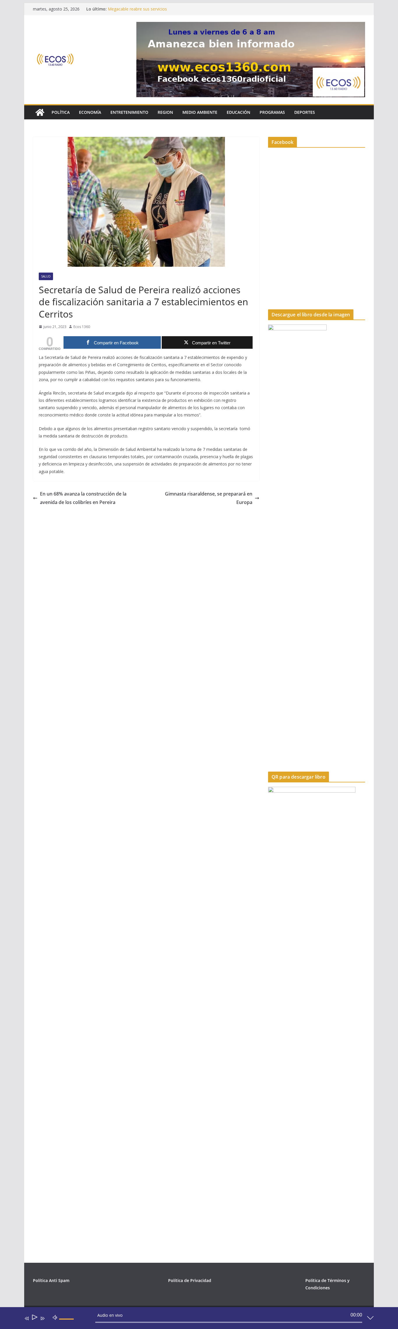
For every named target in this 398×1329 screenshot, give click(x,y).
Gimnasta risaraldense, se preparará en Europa (208, 498)
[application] (194, 1319)
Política (61, 112)
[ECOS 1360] (40, 112)
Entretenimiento (129, 112)
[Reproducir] (34, 1318)
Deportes (304, 112)
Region (165, 112)
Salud (46, 276)
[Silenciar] (55, 1317)
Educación (238, 112)
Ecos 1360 (81, 326)
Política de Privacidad (189, 1280)
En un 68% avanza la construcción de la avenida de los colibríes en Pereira (83, 498)
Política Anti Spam (51, 1280)
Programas (272, 112)
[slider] (67, 1323)
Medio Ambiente (199, 112)
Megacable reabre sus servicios (137, 9)
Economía (90, 112)
